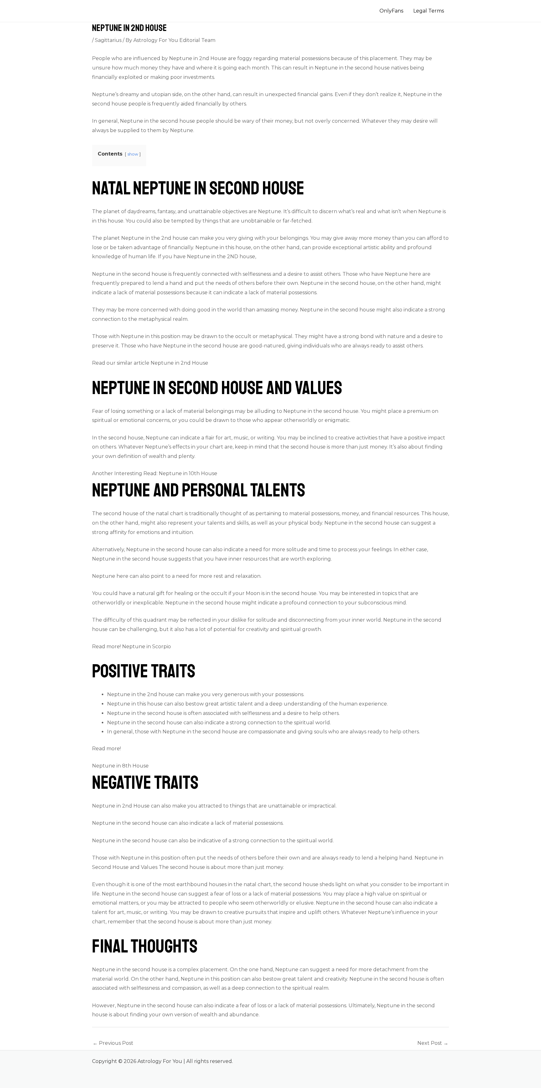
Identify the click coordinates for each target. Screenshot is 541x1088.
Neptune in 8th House (120, 766)
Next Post (432, 1043)
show (132, 154)
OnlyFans (391, 11)
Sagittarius (108, 40)
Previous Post (113, 1043)
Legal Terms (428, 11)
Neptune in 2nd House (179, 363)
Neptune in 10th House (188, 473)
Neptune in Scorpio (146, 646)
